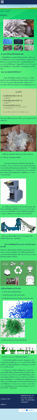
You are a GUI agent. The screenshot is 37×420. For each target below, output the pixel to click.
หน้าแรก (2, 11)
